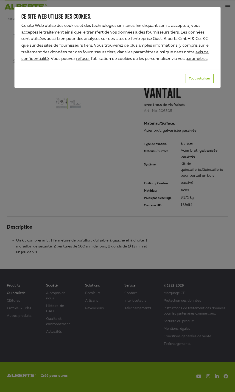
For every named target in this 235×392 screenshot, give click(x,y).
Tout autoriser (199, 78)
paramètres (196, 59)
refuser (83, 59)
